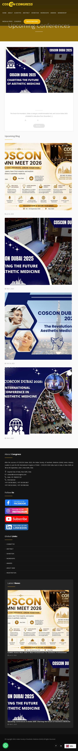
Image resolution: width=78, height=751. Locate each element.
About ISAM (11, 568)
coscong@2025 (31, 120)
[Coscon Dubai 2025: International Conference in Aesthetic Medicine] (38, 400)
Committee (11, 544)
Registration (32, 21)
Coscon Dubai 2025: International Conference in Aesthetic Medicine (31, 435)
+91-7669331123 (16, 477)
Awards (53, 13)
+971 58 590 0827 (23, 482)
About (10, 13)
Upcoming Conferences (46, 120)
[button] (5, 745)
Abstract (26, 13)
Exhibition (35, 13)
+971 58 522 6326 (10, 485)
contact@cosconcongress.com (16, 474)
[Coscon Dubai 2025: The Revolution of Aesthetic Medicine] (38, 326)
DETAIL (38, 126)
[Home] (17, 4)
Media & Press (7, 21)
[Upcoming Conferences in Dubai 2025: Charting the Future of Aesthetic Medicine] (39, 70)
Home (4, 13)
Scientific (17, 13)
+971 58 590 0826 (10, 482)
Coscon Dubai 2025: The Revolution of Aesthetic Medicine (27, 361)
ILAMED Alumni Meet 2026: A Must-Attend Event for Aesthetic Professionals (34, 211)
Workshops (45, 13)
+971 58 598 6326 (23, 485)
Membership (62, 13)
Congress (17, 21)
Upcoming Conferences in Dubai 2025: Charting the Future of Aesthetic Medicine (39, 102)
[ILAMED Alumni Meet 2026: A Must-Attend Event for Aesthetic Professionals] (38, 176)
